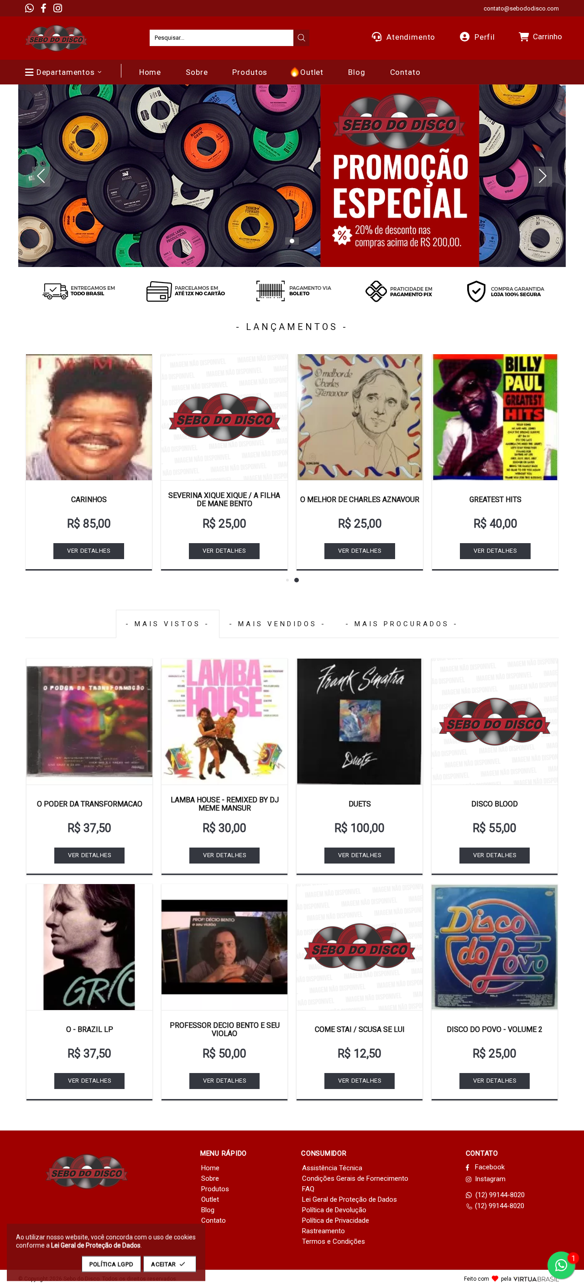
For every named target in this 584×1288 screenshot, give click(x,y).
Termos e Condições (333, 1241)
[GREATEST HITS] (495, 417)
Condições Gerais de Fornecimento (355, 1178)
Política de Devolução (334, 1210)
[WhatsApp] (29, 8)
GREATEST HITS (495, 499)
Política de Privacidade (335, 1220)
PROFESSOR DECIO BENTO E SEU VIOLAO (225, 1029)
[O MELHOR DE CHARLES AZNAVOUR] (360, 417)
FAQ (308, 1189)
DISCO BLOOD (494, 804)
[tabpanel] (292, 175)
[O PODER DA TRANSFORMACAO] (89, 722)
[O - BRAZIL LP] (89, 947)
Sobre (210, 1178)
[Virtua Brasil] (536, 1279)
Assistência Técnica (332, 1168)
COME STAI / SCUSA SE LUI (360, 1029)
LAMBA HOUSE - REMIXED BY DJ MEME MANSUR (225, 804)
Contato (213, 1220)
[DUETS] (359, 722)
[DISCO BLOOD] (495, 722)
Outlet (210, 1199)
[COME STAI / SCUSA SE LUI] (359, 947)
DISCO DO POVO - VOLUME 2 (494, 1029)
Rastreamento (323, 1231)
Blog (207, 1210)
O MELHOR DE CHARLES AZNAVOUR (359, 499)
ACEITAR (163, 1264)
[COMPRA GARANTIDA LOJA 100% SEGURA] (505, 291)
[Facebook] (44, 8)
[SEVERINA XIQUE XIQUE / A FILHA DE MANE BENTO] (224, 417)
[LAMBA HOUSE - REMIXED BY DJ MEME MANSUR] (224, 722)
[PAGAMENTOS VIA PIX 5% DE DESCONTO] (398, 291)
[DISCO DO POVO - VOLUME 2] (495, 947)
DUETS (360, 804)
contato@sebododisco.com (521, 8)
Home (210, 1168)
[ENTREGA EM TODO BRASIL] (78, 291)
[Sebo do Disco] (56, 38)
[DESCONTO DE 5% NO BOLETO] (292, 291)
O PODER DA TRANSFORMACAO (89, 804)
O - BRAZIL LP (89, 1029)
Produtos (215, 1189)
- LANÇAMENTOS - (292, 326)
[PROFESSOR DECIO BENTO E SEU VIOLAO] (224, 947)
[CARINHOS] (89, 417)
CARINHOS (89, 499)
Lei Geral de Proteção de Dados (349, 1199)
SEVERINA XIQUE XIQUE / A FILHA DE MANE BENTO (224, 499)
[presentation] (301, 37)
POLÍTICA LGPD (111, 1264)
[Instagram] (57, 8)
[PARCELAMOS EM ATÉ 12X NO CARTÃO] (185, 291)
